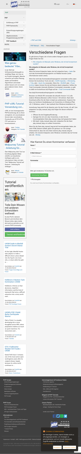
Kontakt (13, 439)
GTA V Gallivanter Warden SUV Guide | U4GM (12, 349)
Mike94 (17, 170)
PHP (6, 12)
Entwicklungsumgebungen (11, 382)
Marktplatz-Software (10, 391)
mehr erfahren (14, 229)
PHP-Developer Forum (10, 407)
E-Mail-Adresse (35, 153)
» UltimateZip (70, 81)
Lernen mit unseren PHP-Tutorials (52, 399)
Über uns (6, 417)
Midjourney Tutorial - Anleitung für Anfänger (15, 148)
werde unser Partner (48, 411)
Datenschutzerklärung (38, 439)
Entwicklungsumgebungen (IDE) (15, 31)
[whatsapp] (62, 417)
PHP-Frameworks (12, 26)
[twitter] (58, 417)
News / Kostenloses (14, 373)
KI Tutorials (20, 172)
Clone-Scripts (8, 389)
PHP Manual (35, 46)
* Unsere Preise (8, 429)
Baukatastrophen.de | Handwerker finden (54, 404)
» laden (70, 71)
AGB (17, 439)
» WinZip (37, 135)
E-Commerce (7, 386)
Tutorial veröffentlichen (16, 234)
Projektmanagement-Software (12, 384)
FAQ (42, 46)
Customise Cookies (69, 447)
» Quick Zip (41, 83)
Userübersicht (47, 391)
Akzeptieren (57, 447)
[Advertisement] (53, 24)
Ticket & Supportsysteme (11, 393)
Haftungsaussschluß (25, 439)
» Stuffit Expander (60, 81)
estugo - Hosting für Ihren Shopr (52, 407)
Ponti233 (17, 266)
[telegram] (65, 417)
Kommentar (34, 160)
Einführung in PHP (12, 22)
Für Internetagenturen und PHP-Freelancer (16, 419)
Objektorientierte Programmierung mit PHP (14, 37)
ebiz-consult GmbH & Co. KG (25, 443)
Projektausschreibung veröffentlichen (14, 424)
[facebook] (54, 417)
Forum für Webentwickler (11, 404)
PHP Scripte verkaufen (10, 426)
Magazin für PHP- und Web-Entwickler (53, 397)
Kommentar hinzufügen (39, 175)
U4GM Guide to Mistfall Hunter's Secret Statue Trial (14, 246)
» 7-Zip (31, 83)
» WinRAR (63, 83)
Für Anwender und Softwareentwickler (15, 422)
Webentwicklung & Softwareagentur (53, 384)
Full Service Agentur (48, 382)
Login (58, 4)
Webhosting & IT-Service (50, 386)
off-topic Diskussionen (10, 411)
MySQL (7, 44)
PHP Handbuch (11, 41)
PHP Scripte (7, 396)
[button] (67, 4)
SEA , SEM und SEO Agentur (50, 389)
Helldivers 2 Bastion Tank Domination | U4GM (15, 281)
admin (16, 93)
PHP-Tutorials (21, 129)
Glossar (6, 431)
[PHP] (20, 4)
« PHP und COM (36, 40)
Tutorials (11, 338)
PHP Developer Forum (15, 304)
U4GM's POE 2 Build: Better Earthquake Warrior (13, 314)
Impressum (6, 439)
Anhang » (73, 40)
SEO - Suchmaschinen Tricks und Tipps (15, 409)
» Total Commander (64, 89)
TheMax (17, 127)
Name (32, 145)
